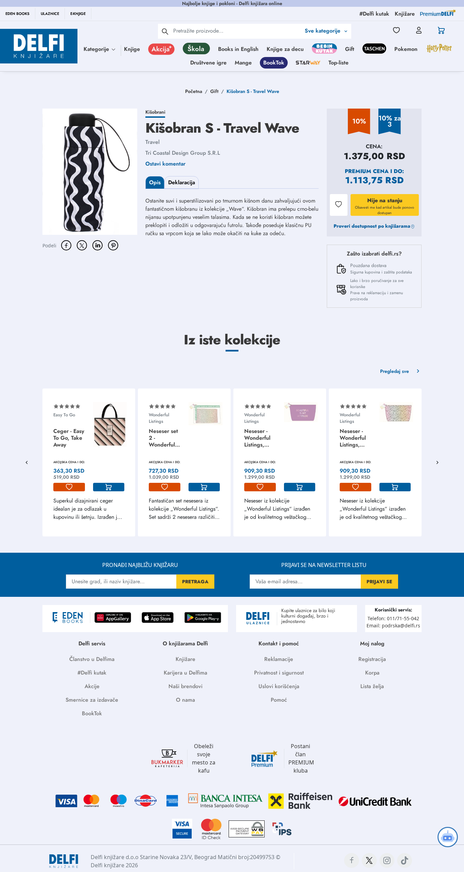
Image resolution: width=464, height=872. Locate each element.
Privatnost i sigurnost (279, 673)
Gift (349, 49)
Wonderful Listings (159, 418)
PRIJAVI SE (379, 581)
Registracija (372, 659)
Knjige (132, 49)
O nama (185, 700)
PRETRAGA (195, 581)
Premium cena (367, 171)
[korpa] (109, 487)
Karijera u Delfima (185, 673)
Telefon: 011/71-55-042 (393, 618)
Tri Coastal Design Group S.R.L (182, 153)
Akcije (92, 686)
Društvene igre (208, 63)
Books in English (238, 49)
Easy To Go (64, 415)
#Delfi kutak (91, 673)
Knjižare (185, 659)
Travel (152, 142)
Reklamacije (278, 659)
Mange (243, 63)
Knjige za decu (285, 49)
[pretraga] (165, 31)
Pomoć (279, 700)
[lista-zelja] (69, 487)
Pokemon (405, 49)
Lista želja (372, 686)
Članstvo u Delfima (91, 659)
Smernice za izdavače (92, 700)
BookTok (273, 63)
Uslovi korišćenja (278, 686)
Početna (193, 91)
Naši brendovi (185, 686)
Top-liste (338, 63)
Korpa (372, 673)
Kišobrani (155, 112)
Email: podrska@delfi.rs (393, 625)
